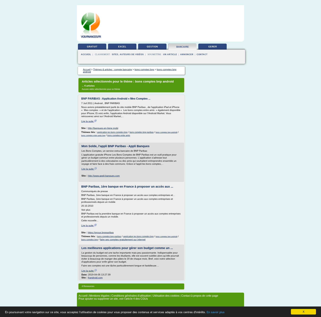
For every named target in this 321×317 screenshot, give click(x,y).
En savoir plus (216, 312)
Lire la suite (87, 121)
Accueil (86, 54)
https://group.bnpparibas (101, 232)
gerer (212, 46)
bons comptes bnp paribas (142, 132)
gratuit (92, 46)
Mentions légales (99, 295)
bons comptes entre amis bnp (93, 135)
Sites (115, 54)
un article (170, 54)
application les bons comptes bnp (112, 132)
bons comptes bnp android (166, 132)
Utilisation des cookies (166, 295)
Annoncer (186, 54)
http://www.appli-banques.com (104, 175)
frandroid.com (95, 277)
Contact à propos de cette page (199, 295)
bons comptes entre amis (118, 135)
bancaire (182, 47)
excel (122, 46)
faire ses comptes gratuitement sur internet (122, 239)
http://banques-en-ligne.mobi (103, 128)
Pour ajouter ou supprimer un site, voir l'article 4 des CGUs (113, 298)
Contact (202, 54)
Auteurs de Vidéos (132, 54)
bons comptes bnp (89, 240)
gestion (152, 46)
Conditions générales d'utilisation (131, 295)
